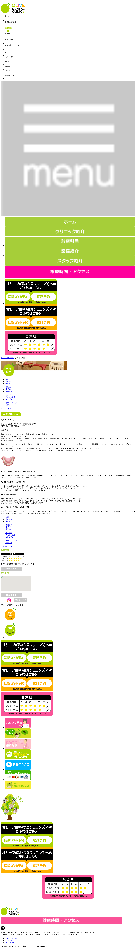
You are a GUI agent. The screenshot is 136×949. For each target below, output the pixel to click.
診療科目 (10, 358)
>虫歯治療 (8, 381)
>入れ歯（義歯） (11, 397)
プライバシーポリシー (13, 938)
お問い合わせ (9, 942)
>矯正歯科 (8, 395)
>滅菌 (7, 379)
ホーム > (4, 358)
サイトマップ (9, 940)
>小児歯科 (8, 389)
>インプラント (10, 399)
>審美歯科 (8, 391)
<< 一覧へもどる (7, 409)
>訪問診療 (8, 405)
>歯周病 (7, 383)
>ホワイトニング (11, 403)
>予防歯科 (8, 387)
